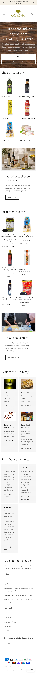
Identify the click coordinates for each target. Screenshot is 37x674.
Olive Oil (4, 96)
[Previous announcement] (3, 2)
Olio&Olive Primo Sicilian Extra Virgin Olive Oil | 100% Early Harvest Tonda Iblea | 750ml (9, 269)
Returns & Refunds (10, 622)
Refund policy (19, 670)
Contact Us (7, 626)
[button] (4, 13)
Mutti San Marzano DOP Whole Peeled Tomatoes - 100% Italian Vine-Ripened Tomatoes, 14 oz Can (27, 300)
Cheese (4, 140)
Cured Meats (23, 140)
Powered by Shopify (19, 667)
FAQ (5, 613)
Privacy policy (29, 667)
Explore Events (18, 62)
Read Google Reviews (8, 495)
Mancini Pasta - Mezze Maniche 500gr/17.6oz (27, 268)
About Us (7, 631)
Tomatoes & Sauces (26, 118)
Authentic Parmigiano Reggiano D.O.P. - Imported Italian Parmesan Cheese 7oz (26, 236)
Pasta (3, 118)
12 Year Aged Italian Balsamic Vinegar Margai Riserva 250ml (9, 298)
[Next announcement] (33, 2)
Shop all (18, 56)
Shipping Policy (9, 618)
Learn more (12, 197)
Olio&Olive (11, 667)
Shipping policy (10, 670)
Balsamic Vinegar (25, 96)
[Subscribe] (31, 574)
